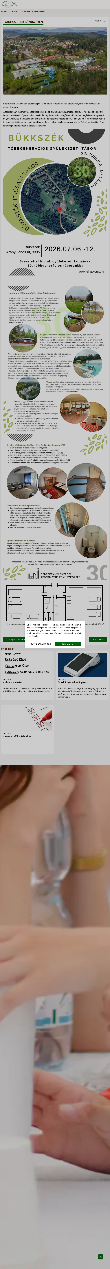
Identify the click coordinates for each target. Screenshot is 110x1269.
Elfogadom (68, 644)
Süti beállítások (41, 644)
